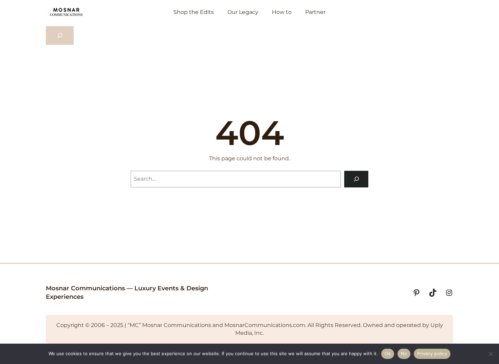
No (404, 353)
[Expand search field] (60, 35)
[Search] (356, 179)
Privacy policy (432, 353)
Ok (388, 353)
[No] (490, 353)
